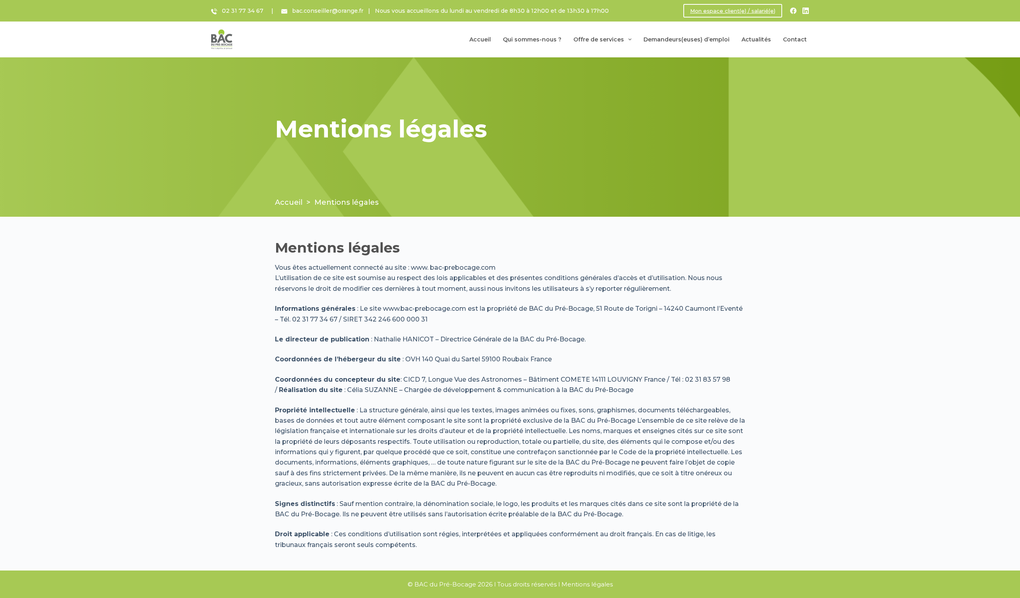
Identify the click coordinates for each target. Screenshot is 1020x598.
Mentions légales (587, 584)
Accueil (480, 39)
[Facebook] (793, 11)
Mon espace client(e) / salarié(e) (732, 11)
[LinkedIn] (805, 11)
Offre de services (598, 39)
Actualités (756, 39)
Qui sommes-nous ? (532, 39)
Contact (795, 39)
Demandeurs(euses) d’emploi (686, 39)
